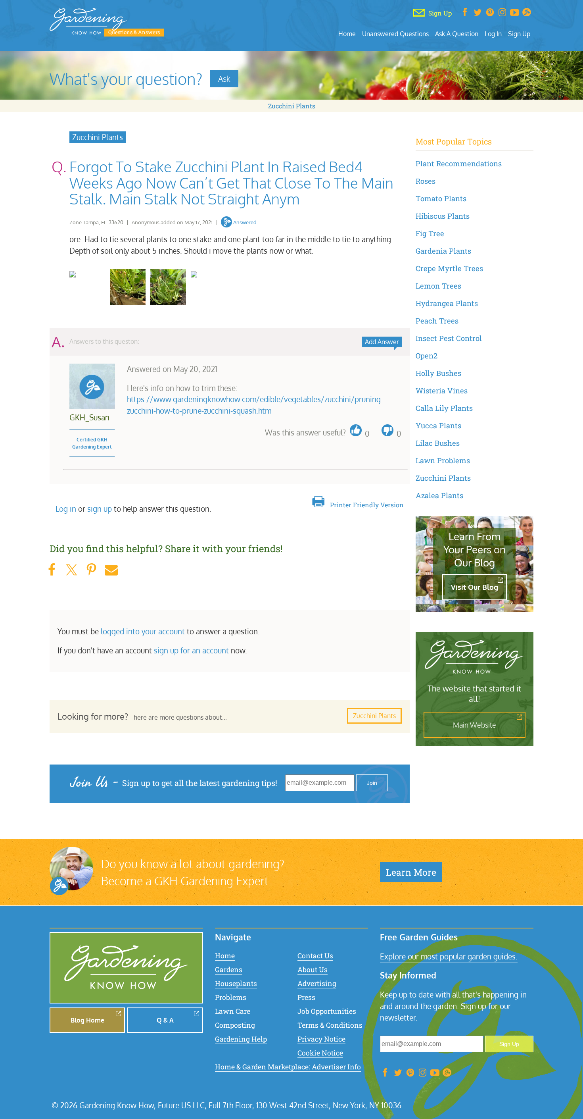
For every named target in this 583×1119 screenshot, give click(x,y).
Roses (425, 181)
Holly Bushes (438, 373)
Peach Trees (437, 320)
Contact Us (315, 955)
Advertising (316, 983)
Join (372, 783)
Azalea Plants (439, 495)
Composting (235, 1025)
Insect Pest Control (449, 338)
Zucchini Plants (291, 106)
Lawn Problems (443, 460)
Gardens (228, 969)
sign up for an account (191, 650)
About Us (312, 969)
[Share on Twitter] (71, 569)
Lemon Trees (438, 286)
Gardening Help (241, 1039)
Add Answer (382, 342)
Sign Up (519, 33)
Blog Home (87, 1020)
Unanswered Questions (395, 33)
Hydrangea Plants (447, 303)
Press (306, 997)
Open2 (426, 355)
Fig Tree (430, 233)
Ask (224, 78)
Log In (493, 33)
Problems (230, 997)
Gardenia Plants (443, 251)
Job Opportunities (326, 1011)
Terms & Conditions (329, 1025)
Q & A (165, 1020)
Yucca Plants (438, 425)
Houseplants (236, 983)
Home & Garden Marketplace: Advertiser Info (288, 1066)
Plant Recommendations (459, 163)
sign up (99, 509)
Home (347, 33)
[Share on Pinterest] (91, 569)
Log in (66, 509)
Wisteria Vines (442, 390)
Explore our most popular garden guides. (449, 956)
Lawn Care (232, 1011)
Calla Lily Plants (444, 408)
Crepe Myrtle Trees (449, 268)
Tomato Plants (441, 198)
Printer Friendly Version (367, 505)
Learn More (411, 872)
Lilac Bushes (438, 443)
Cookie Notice (320, 1052)
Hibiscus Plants (443, 216)
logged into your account (143, 631)
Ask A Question (456, 33)
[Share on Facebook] (51, 569)
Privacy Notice (321, 1039)
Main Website (474, 724)
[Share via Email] (111, 569)
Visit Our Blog (474, 587)
